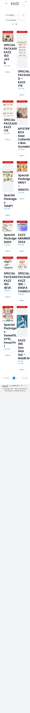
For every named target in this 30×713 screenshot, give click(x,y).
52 (23, 378)
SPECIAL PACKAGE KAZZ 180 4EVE (11, 280)
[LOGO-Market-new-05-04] (15, 3)
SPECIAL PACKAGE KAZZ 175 (11, 125)
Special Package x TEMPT (10, 200)
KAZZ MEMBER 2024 (24, 238)
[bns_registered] (22, 386)
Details (8, 72)
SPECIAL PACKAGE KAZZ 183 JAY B (11, 54)
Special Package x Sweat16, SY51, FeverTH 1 (10, 335)
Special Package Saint (10, 238)
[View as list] (16, 24)
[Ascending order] (23, 15)
